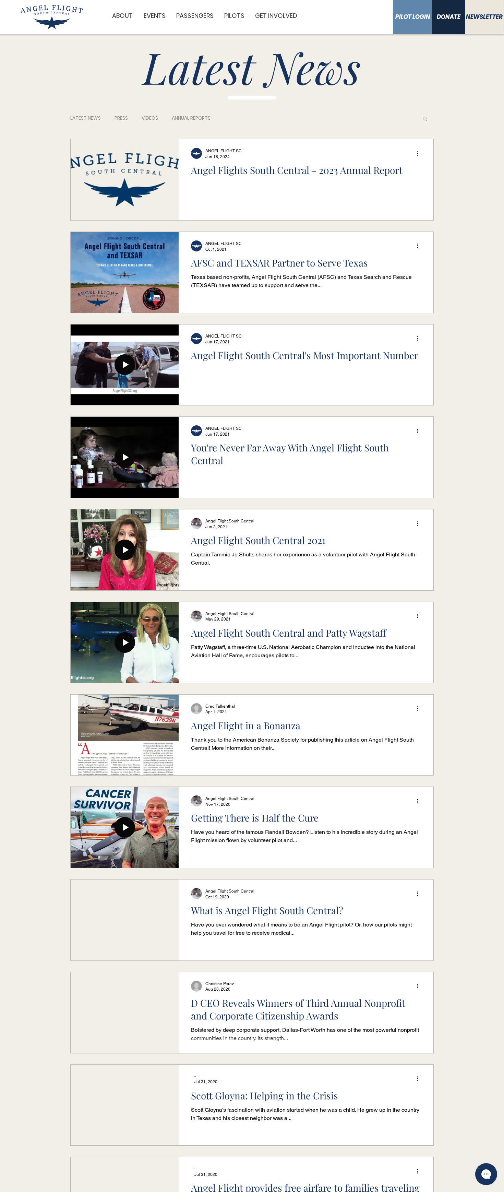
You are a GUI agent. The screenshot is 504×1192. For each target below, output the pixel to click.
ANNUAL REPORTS (191, 118)
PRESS (121, 118)
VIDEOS (150, 118)
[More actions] (420, 153)
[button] (123, 15)
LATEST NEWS (85, 118)
